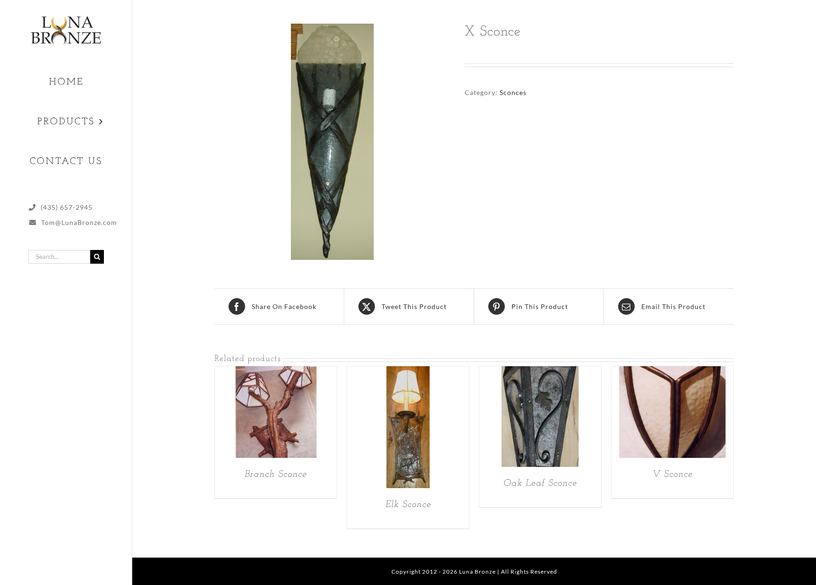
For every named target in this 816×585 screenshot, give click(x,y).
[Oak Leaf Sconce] (540, 373)
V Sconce (672, 474)
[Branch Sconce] (276, 373)
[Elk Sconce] (408, 373)
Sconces (513, 92)
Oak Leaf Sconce (540, 483)
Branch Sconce (276, 474)
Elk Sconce (408, 504)
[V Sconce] (672, 373)
